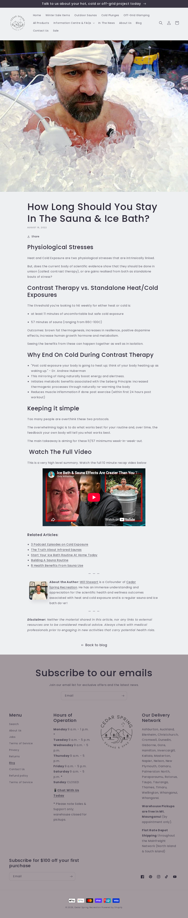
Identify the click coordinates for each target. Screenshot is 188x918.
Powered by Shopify (112, 907)
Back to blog (96, 645)
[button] (73, 23)
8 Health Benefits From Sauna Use (57, 565)
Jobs (12, 737)
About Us (15, 730)
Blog (12, 763)
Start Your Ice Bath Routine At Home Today (64, 555)
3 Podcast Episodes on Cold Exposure (59, 544)
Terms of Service (21, 743)
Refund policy (18, 775)
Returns (14, 756)
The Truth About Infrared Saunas (56, 550)
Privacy (14, 750)
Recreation (68, 587)
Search (14, 724)
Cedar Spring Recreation (88, 907)
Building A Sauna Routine (49, 560)
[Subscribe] (123, 695)
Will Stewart (89, 582)
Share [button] (35, 236)
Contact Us (17, 769)
